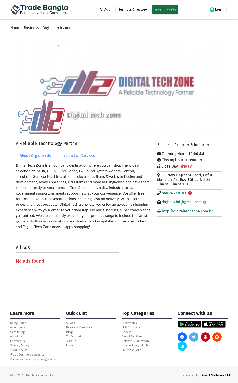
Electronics (129, 323)
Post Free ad (19, 350)
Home (15, 28)
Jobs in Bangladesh (135, 345)
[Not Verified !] (190, 193)
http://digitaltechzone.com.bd (188, 211)
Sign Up (71, 341)
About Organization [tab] (36, 155)
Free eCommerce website (27, 354)
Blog (69, 332)
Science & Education (135, 341)
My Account (73, 336)
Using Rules (18, 323)
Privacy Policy (19, 345)
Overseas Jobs (131, 350)
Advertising (17, 327)
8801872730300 (174, 193)
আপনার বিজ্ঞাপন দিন (165, 10)
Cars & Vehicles (132, 336)
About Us (16, 336)
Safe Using (17, 332)
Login (219, 10)
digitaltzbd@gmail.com (182, 202)
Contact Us (17, 341)
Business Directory (132, 10)
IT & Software (131, 327)
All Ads (105, 10)
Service (127, 332)
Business (31, 28)
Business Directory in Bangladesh (33, 359)
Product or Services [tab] (78, 155)
